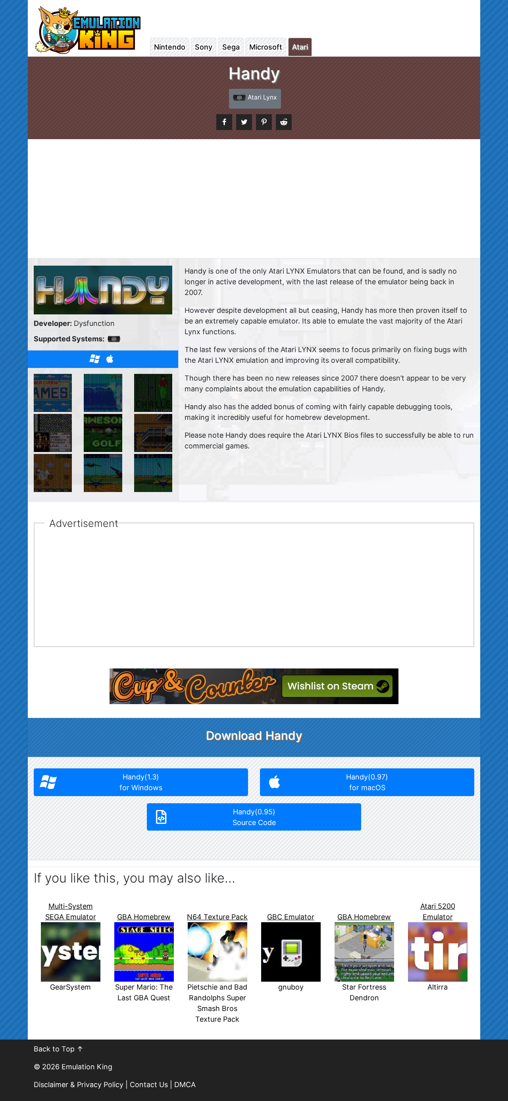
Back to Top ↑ (58, 1049)
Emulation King (87, 1067)
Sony (203, 47)
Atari (300, 47)
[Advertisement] (254, 198)
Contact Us (149, 1084)
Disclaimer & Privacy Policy (78, 1084)
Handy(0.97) (367, 782)
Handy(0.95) (254, 817)
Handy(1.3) (140, 782)
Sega (231, 47)
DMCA (185, 1084)
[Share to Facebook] (224, 122)
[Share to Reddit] (284, 122)
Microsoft (265, 47)
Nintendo (169, 47)
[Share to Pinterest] (264, 122)
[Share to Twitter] (244, 122)
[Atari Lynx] (113, 343)
